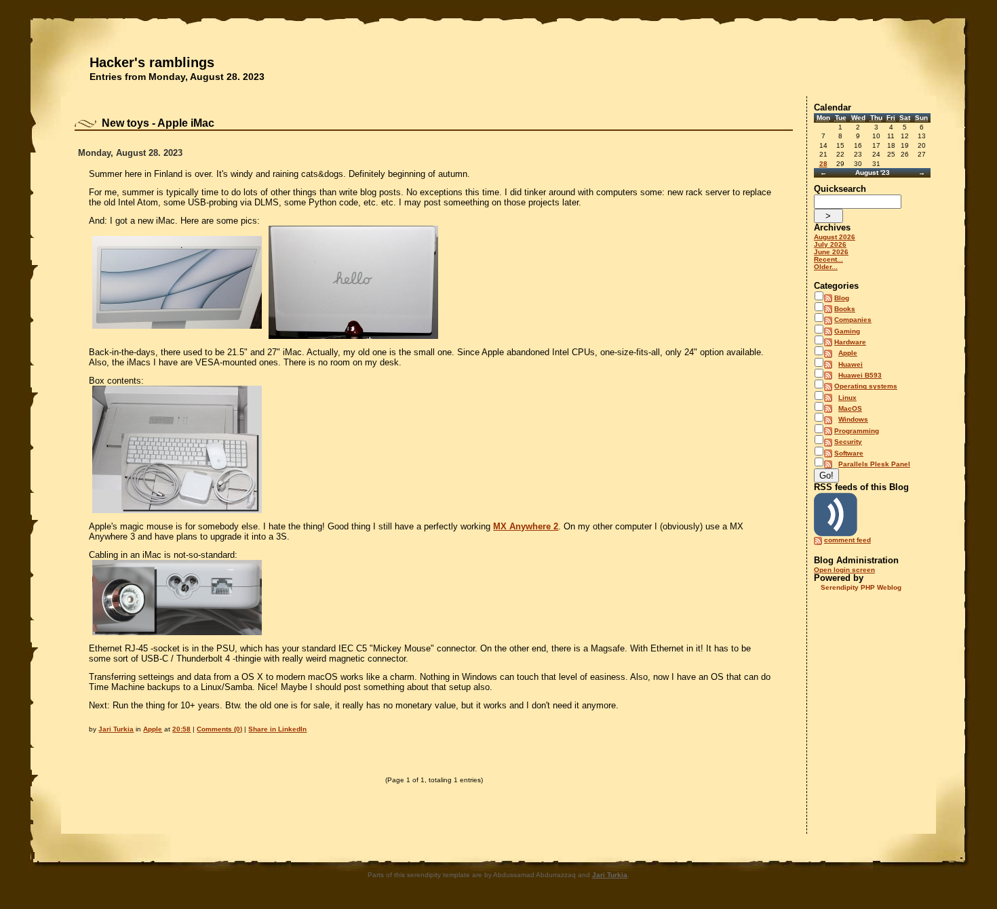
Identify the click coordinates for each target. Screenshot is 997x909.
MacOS (850, 408)
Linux (847, 397)
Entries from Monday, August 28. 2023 (177, 76)
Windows (853, 419)
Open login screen (844, 569)
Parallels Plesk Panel (874, 464)
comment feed (847, 540)
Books (844, 308)
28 (823, 163)
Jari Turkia (116, 729)
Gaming (847, 331)
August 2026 (834, 237)
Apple (152, 729)
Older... (826, 266)
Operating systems (865, 386)
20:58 (181, 729)
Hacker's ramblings (152, 62)
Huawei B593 (860, 375)
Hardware (850, 342)
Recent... (828, 259)
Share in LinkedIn (277, 729)
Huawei (850, 364)
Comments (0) (219, 729)
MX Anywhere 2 (525, 526)
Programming (856, 431)
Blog (841, 298)
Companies (853, 319)
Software (848, 453)
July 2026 (830, 244)
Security (848, 441)
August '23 (872, 172)
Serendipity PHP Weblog (861, 587)
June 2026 (831, 252)
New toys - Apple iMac (158, 123)
